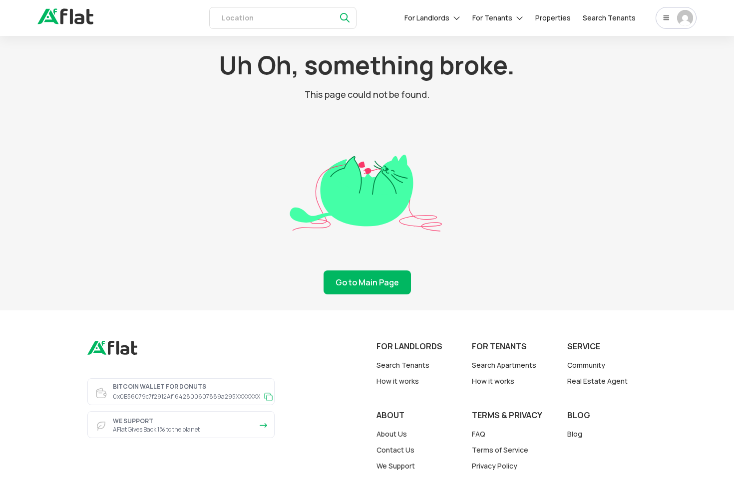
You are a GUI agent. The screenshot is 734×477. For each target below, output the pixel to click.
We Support (395, 466)
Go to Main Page (367, 282)
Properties (553, 17)
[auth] (65, 21)
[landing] (112, 352)
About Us (391, 434)
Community (586, 365)
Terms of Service (500, 450)
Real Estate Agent (597, 381)
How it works (397, 381)
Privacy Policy (494, 466)
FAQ (478, 434)
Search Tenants (609, 17)
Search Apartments (504, 365)
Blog (574, 434)
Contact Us (395, 450)
